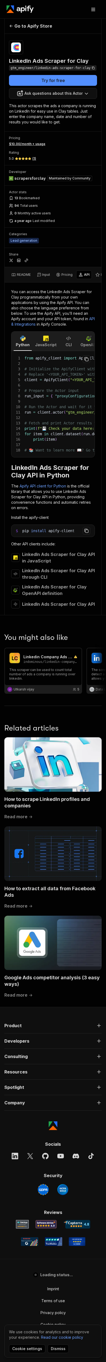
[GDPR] (43, 1189)
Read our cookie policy (62, 1337)
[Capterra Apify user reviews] (76, 1224)
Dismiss (58, 1348)
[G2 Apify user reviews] (29, 1241)
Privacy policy (53, 1312)
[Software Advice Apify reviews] (46, 1224)
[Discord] (75, 1156)
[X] (30, 1156)
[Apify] (20, 9)
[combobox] (53, 93)
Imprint (53, 1288)
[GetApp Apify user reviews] (22, 1224)
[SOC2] (62, 1189)
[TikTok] (91, 1156)
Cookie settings (27, 1348)
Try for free (53, 80)
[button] (53, 1025)
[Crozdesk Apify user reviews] (77, 1241)
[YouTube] (60, 1156)
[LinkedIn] (15, 1156)
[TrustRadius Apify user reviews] (53, 1241)
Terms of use (53, 1300)
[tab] (21, 274)
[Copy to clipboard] (86, 359)
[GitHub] (45, 1156)
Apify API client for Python (43, 486)
